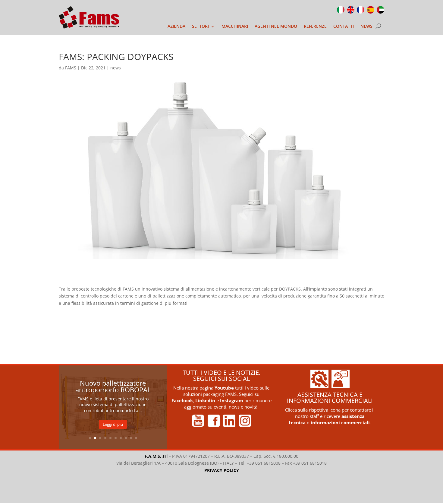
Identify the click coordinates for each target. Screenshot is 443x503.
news (115, 68)
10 (136, 438)
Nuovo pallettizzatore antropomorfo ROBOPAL (113, 386)
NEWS (366, 26)
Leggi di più (113, 424)
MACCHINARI (235, 26)
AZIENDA (176, 26)
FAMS (70, 68)
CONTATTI (343, 26)
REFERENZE (315, 26)
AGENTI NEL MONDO (276, 26)
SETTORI (200, 26)
